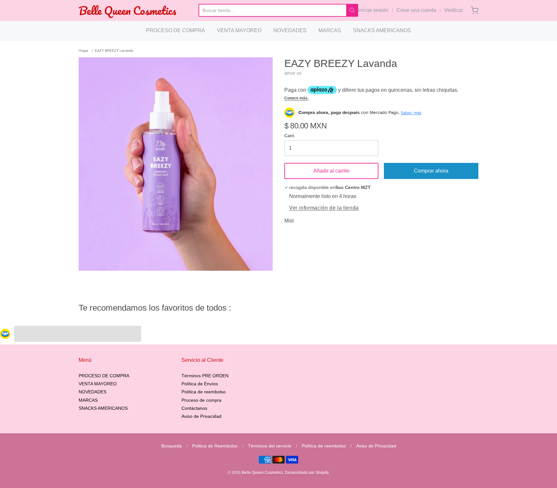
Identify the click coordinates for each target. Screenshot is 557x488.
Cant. (289, 135)
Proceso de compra (201, 400)
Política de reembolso (203, 391)
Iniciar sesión (373, 10)
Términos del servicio (269, 445)
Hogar (83, 50)
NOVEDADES (290, 30)
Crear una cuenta (416, 10)
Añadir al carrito (331, 171)
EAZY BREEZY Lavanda (114, 50)
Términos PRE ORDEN (205, 375)
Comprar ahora (431, 171)
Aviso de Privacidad (201, 416)
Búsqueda (171, 445)
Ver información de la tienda (324, 208)
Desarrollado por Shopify (306, 472)
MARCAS (329, 30)
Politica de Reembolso (215, 445)
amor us (293, 73)
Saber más (411, 112)
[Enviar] (352, 10)
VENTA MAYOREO (239, 30)
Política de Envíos (199, 383)
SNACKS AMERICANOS (382, 30)
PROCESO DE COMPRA (175, 30)
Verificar (453, 10)
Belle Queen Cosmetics (127, 10)
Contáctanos (194, 408)
